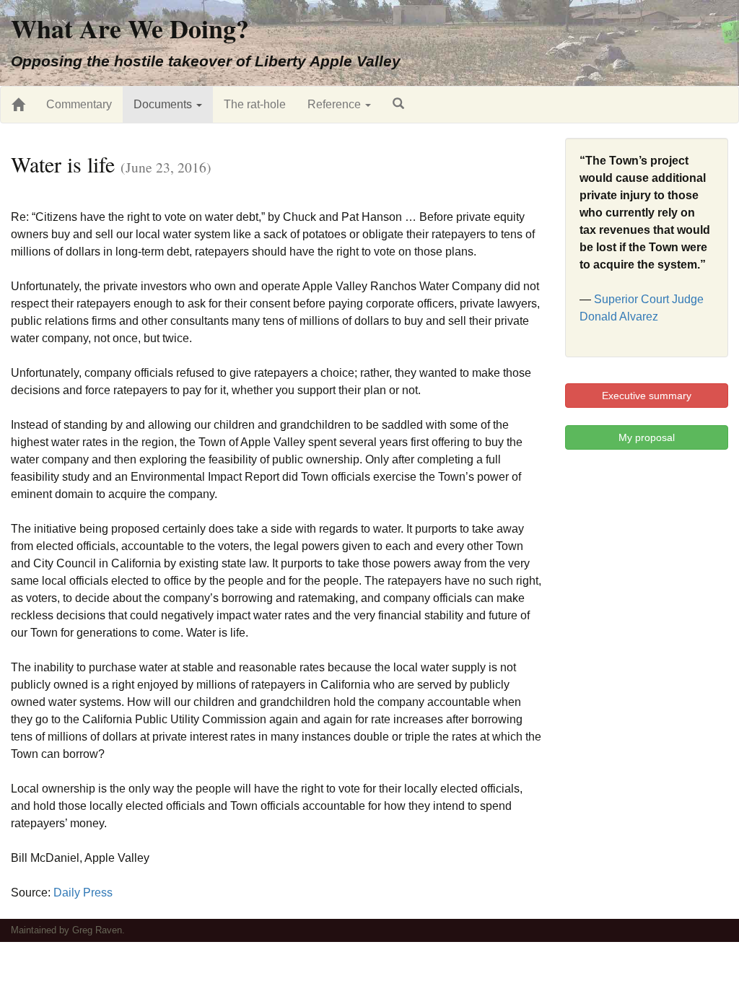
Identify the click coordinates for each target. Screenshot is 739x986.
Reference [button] (335, 104)
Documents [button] (164, 104)
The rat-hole (255, 104)
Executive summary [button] (646, 395)
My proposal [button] (646, 437)
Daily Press (83, 892)
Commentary (79, 104)
